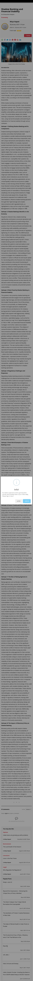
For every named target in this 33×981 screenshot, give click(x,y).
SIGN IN (27, 501)
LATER (18, 501)
